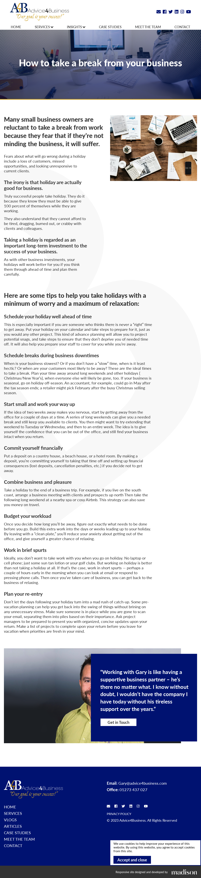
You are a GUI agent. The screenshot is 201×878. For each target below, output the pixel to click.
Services (43, 26)
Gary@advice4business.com (142, 783)
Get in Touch (118, 722)
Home (16, 26)
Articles (13, 826)
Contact (182, 26)
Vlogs (10, 819)
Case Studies (110, 26)
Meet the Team (148, 26)
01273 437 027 (133, 789)
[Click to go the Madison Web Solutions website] (184, 872)
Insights (75, 26)
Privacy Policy (119, 813)
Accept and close (132, 860)
